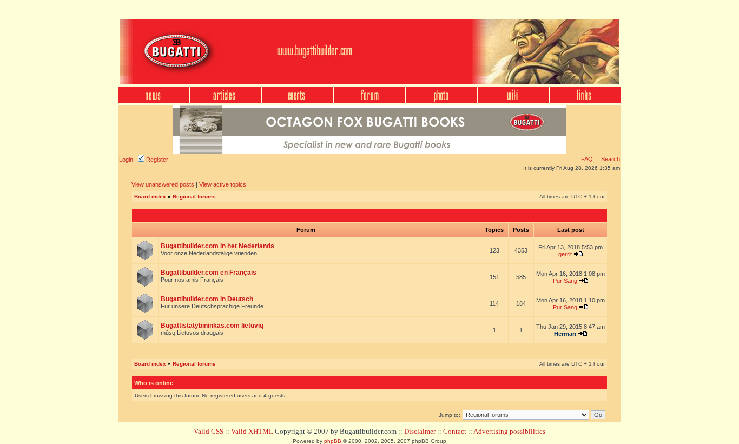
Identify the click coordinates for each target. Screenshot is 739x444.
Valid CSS (208, 431)
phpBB (332, 441)
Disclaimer (420, 431)
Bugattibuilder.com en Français (208, 272)
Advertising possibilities (509, 431)
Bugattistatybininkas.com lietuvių (212, 325)
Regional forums (194, 197)
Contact (454, 431)
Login (126, 159)
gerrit (565, 254)
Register (156, 159)
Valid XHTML (252, 431)
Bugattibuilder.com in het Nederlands (217, 246)
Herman (565, 333)
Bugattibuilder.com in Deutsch (207, 299)
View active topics (222, 184)
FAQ (587, 159)
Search (609, 159)
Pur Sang (565, 280)
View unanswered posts (162, 184)
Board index (150, 197)
